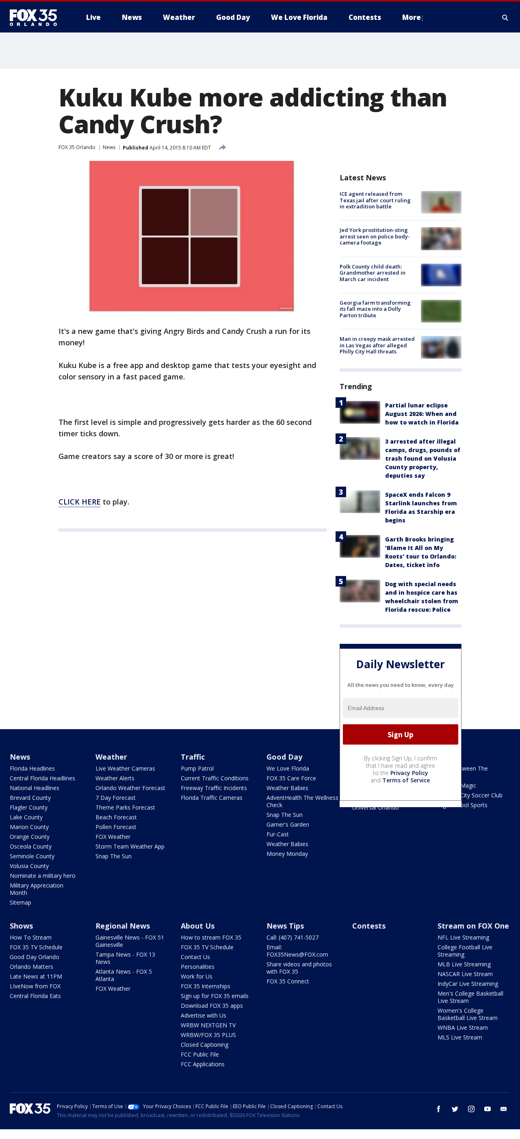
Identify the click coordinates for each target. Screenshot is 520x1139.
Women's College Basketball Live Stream (468, 1014)
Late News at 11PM (36, 976)
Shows (21, 926)
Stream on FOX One (473, 926)
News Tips (285, 926)
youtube (487, 1108)
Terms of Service (406, 780)
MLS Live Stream (460, 1037)
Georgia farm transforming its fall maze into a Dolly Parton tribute (375, 309)
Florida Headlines (32, 768)
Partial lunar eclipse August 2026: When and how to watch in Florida (422, 413)
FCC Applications (203, 1064)
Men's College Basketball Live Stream (470, 997)
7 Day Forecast (115, 797)
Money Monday (287, 853)
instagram (471, 1108)
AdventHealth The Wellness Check (302, 801)
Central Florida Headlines (42, 778)
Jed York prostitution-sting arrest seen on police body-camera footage (375, 236)
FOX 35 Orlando (76, 147)
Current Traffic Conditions (215, 778)
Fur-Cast (277, 834)
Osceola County (31, 846)
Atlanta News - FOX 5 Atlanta (123, 975)
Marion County (29, 827)
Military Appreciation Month (36, 888)
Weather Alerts (114, 778)
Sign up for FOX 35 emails (215, 996)
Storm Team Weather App (130, 846)
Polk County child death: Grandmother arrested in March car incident (372, 273)
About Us (197, 926)
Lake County (26, 817)
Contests (369, 926)
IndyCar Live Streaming (468, 983)
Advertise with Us (203, 1015)
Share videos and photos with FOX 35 (299, 967)
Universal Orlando (375, 807)
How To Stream (31, 937)
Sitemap (20, 902)
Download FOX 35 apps (212, 1005)
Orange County (30, 836)
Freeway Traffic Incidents (214, 788)
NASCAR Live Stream (465, 974)
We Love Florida (287, 768)
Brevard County (30, 797)
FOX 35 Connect (287, 981)
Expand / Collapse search (505, 17)
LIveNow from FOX (35, 986)
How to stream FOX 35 (211, 937)
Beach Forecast (116, 817)
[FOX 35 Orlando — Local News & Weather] (36, 17)
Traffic (193, 757)
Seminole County (32, 856)
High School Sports (463, 805)
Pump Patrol (197, 768)
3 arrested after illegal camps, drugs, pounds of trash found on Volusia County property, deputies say (422, 458)
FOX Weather (112, 836)
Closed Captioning (204, 1044)
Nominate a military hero (43, 875)
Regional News (122, 926)
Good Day (284, 757)
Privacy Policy (409, 773)
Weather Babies (287, 788)
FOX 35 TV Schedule (36, 947)
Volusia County (29, 866)
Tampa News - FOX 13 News (125, 958)
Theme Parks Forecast (125, 807)
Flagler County (29, 807)
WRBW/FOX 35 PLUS (208, 1035)
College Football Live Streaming (465, 950)
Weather (111, 757)
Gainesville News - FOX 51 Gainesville (129, 940)
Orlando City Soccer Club (470, 795)
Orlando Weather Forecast (130, 788)
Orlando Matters (31, 966)
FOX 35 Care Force (291, 778)
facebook (438, 1108)
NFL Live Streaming (463, 937)
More (411, 17)
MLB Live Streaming (464, 964)
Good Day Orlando (34, 957)
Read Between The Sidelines (463, 772)
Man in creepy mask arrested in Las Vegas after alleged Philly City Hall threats (377, 345)
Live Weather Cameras (125, 768)
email (503, 1108)
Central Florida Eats (35, 996)
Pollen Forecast (115, 827)
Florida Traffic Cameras (212, 797)
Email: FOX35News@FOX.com (297, 950)
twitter (455, 1108)
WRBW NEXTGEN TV (208, 1025)
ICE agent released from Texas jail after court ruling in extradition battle (375, 200)
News (109, 147)
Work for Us (196, 976)
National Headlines (34, 788)
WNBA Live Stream (463, 1027)
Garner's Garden (287, 824)
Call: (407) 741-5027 (292, 937)
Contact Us (195, 957)
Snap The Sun (113, 856)
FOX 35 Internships (205, 986)
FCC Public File (200, 1054)
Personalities (197, 966)
